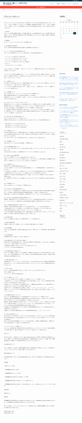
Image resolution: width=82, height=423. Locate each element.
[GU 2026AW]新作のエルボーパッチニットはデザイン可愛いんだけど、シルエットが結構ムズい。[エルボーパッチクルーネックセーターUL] (68, 78)
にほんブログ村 (62, 217)
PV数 (62, 149)
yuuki (72, 108)
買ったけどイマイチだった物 (67, 203)
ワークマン (63, 181)
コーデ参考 (63, 173)
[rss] (76, 0)
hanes (62, 144)
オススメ (63, 165)
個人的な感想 (63, 189)
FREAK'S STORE (64, 139)
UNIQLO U (63, 157)
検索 (77, 69)
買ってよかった (64, 205)
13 (69, 28)
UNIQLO (62, 155)
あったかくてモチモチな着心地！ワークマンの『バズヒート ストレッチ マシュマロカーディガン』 (69, 126)
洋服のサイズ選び (64, 197)
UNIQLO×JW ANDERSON (66, 163)
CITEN (62, 136)
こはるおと (66, 122)
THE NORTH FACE (65, 152)
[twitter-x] (73, 0)
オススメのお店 (64, 168)
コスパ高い (63, 176)
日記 (62, 192)
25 (63, 33)
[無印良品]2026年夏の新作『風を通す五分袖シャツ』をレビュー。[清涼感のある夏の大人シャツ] (69, 94)
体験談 (62, 187)
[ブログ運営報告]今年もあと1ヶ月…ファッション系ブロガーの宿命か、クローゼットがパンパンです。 (68, 116)
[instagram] (75, 0)
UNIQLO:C (63, 160)
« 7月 (60, 38)
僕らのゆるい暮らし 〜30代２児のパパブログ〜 (15, 3)
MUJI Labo (63, 147)
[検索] (78, 0)
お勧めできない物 (64, 171)
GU (61, 141)
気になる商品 (63, 195)
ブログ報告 (63, 179)
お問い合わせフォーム (14, 118)
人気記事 (63, 184)
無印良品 (63, 200)
